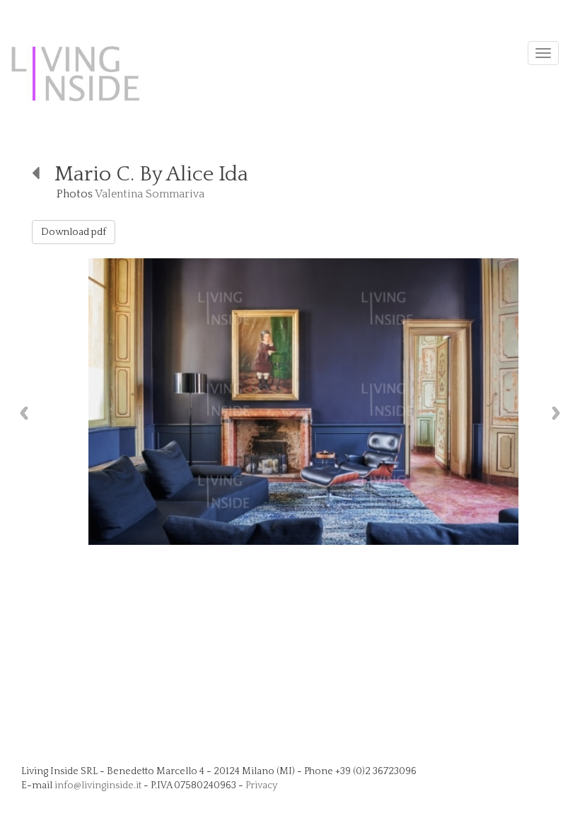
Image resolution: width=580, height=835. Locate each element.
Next (559, 412)
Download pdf (73, 232)
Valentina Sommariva (149, 194)
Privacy (261, 785)
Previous (20, 412)
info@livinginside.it (97, 785)
